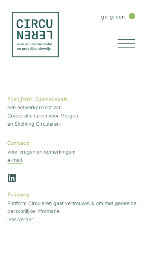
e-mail (14, 159)
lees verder (20, 219)
